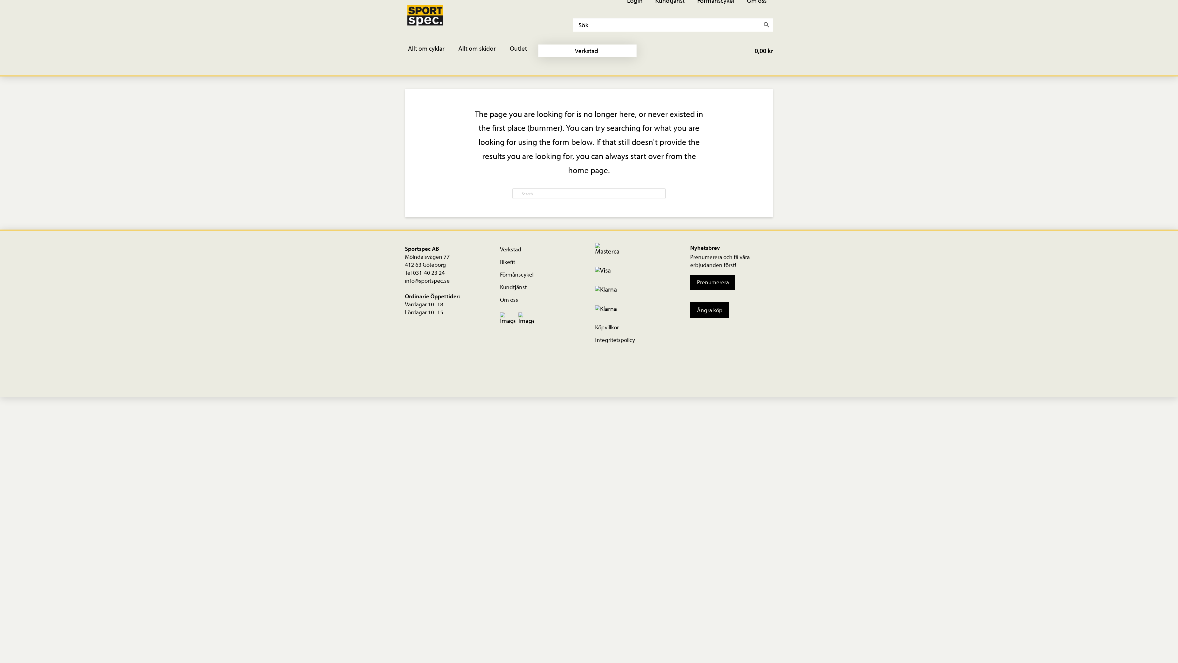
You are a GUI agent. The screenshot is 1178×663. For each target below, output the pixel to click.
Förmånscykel (516, 274)
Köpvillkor (607, 327)
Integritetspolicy (615, 339)
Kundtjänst (513, 287)
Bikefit (507, 262)
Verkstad (510, 249)
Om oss (509, 299)
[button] (430, 51)
